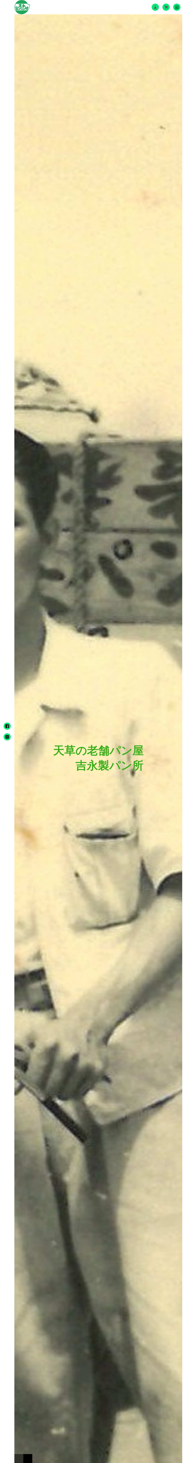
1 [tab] (18, 1458)
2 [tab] (27, 1458)
